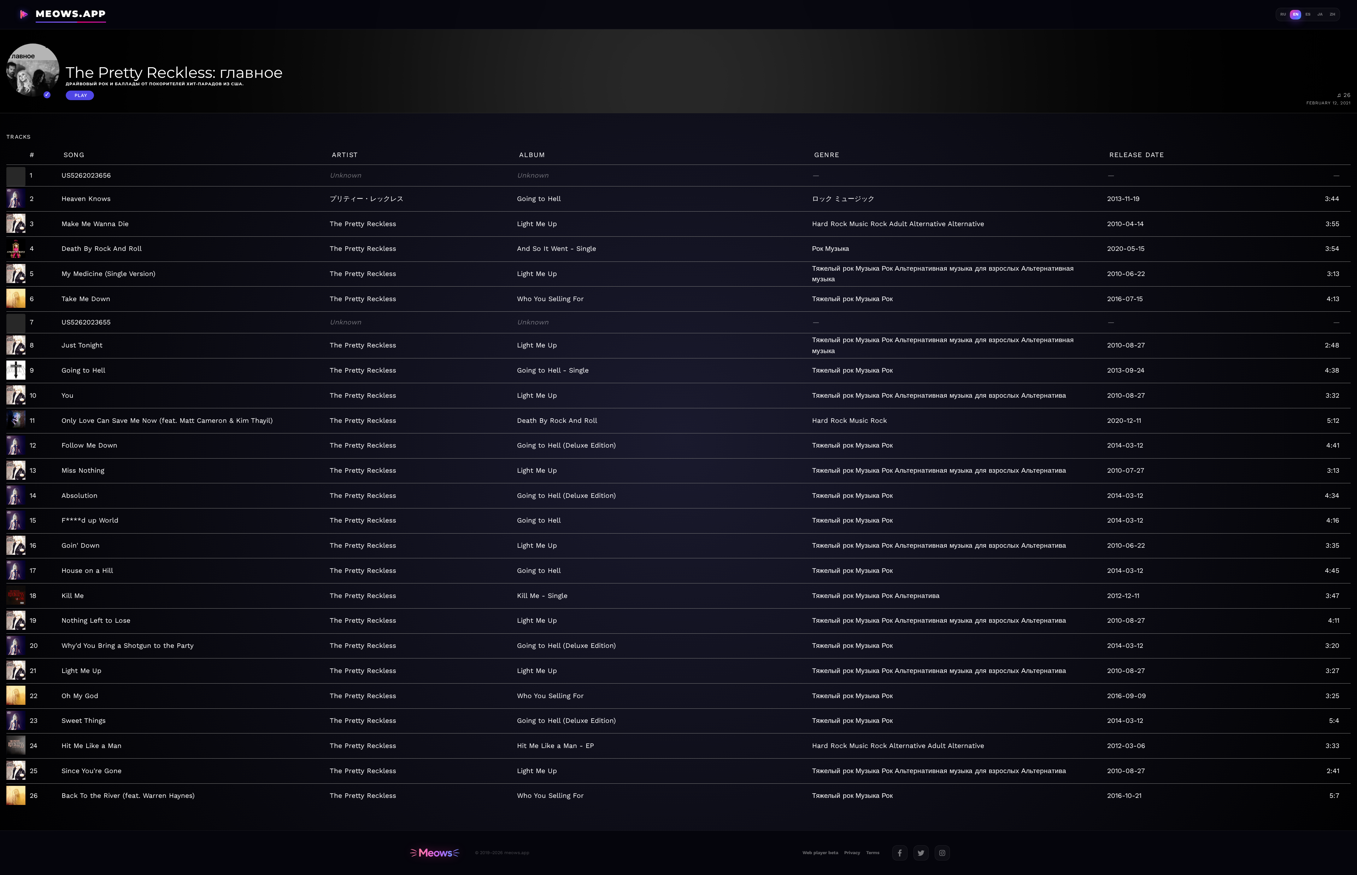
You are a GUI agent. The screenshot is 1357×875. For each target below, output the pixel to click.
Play (81, 95)
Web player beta (820, 852)
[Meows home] (434, 853)
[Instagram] (942, 852)
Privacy (852, 852)
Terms (873, 852)
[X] (921, 852)
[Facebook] (899, 852)
